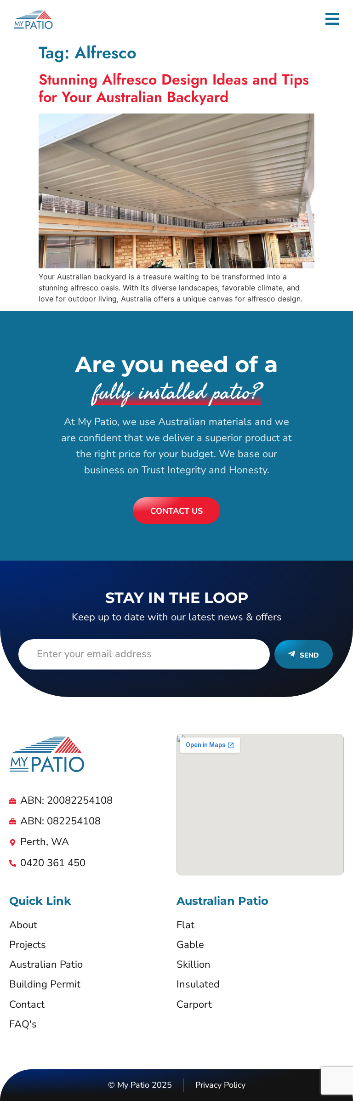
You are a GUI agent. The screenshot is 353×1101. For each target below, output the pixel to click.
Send (309, 655)
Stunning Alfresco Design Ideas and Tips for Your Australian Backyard (174, 88)
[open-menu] (332, 20)
